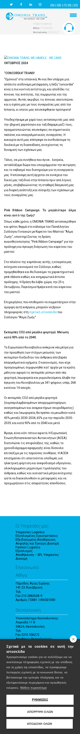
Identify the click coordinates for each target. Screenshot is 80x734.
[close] (73, 639)
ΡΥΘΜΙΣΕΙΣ (40, 699)
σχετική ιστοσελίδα (43, 312)
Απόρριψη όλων (40, 711)
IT (65, 5)
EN (52, 5)
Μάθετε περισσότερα (33, 687)
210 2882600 (31, 592)
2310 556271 (31, 631)
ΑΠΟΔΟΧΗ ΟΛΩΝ (39, 723)
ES (76, 5)
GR (59, 5)
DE (70, 5)
